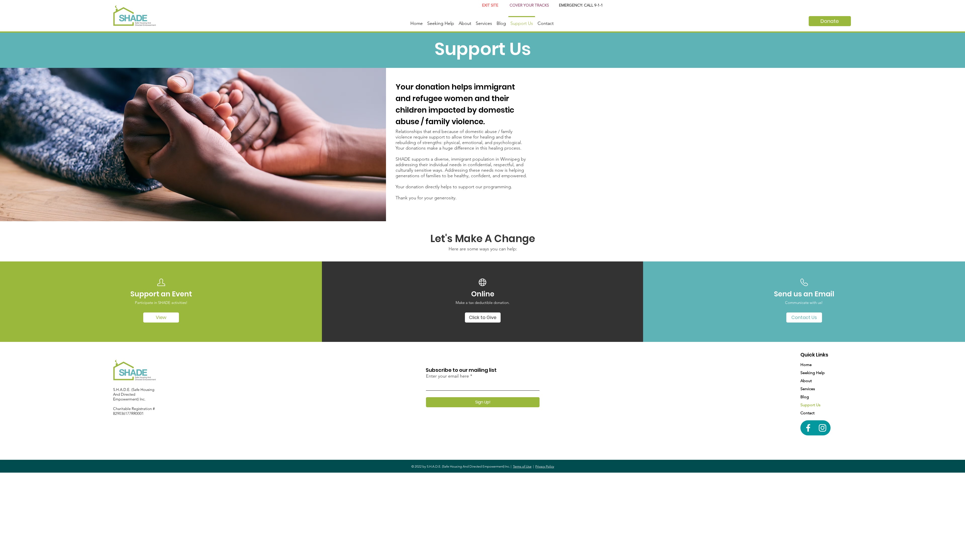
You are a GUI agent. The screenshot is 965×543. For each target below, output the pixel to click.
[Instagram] (822, 428)
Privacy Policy (544, 466)
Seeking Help (812, 372)
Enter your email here (447, 376)
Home (806, 364)
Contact (807, 413)
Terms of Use (522, 466)
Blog (804, 396)
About (806, 380)
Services (807, 388)
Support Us (810, 404)
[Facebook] (808, 428)
